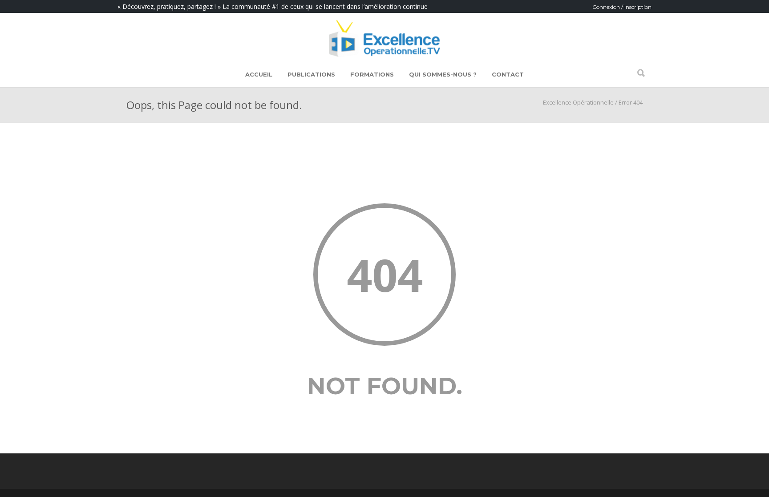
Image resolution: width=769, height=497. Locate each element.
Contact (508, 74)
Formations (372, 74)
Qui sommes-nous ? (443, 74)
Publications (311, 74)
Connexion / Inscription (622, 7)
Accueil (258, 74)
